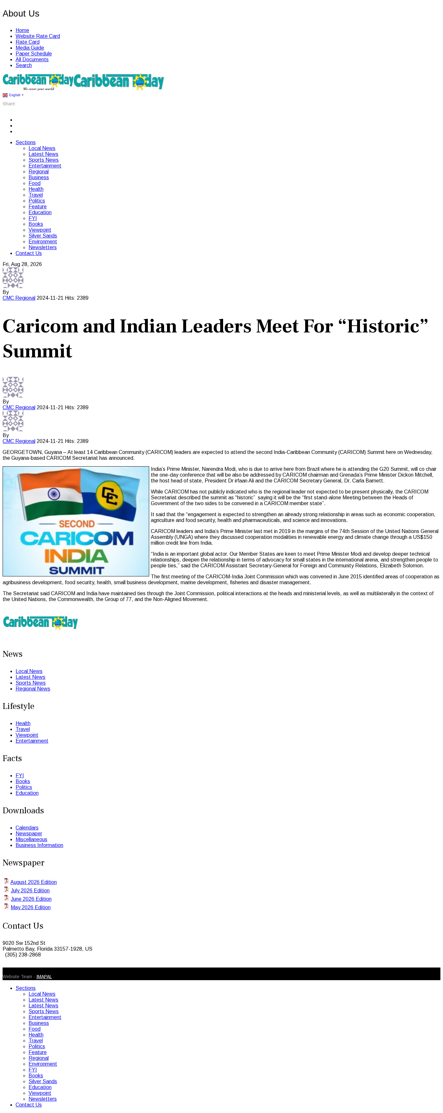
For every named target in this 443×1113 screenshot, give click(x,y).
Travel (36, 195)
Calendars (27, 827)
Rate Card (28, 42)
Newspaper (29, 833)
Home (22, 30)
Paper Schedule (34, 53)
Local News (42, 148)
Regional (39, 171)
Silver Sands (43, 235)
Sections (26, 142)
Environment (43, 241)
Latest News (43, 154)
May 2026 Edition (31, 907)
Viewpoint (40, 230)
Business (39, 177)
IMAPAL (44, 976)
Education (40, 212)
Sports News (44, 160)
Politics (37, 200)
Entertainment (45, 165)
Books (36, 224)
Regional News (33, 688)
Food (35, 183)
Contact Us (29, 253)
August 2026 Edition (33, 882)
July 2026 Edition (30, 890)
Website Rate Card (38, 36)
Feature (38, 206)
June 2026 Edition (31, 899)
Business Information (39, 845)
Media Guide (30, 48)
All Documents (32, 59)
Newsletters (43, 247)
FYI (33, 218)
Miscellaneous (31, 839)
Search (24, 65)
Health (36, 189)
